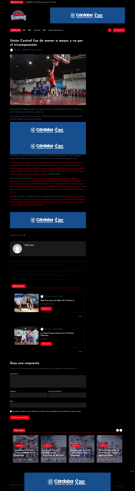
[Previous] (117, 430)
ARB (23, 30)
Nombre (13, 391)
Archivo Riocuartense (55, 30)
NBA (44, 30)
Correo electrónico (55, 391)
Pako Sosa (17, 50)
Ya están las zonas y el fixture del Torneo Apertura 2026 (108, 452)
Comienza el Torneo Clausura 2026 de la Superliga (25, 452)
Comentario (14, 374)
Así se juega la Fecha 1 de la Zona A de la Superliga (81, 452)
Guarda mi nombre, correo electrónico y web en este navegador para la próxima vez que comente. (47, 411)
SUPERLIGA (15, 30)
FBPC (30, 30)
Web (11, 401)
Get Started (119, 30)
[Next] (120, 430)
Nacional (37, 30)
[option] (26, 449)
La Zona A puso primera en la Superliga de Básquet (53, 452)
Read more (46, 309)
